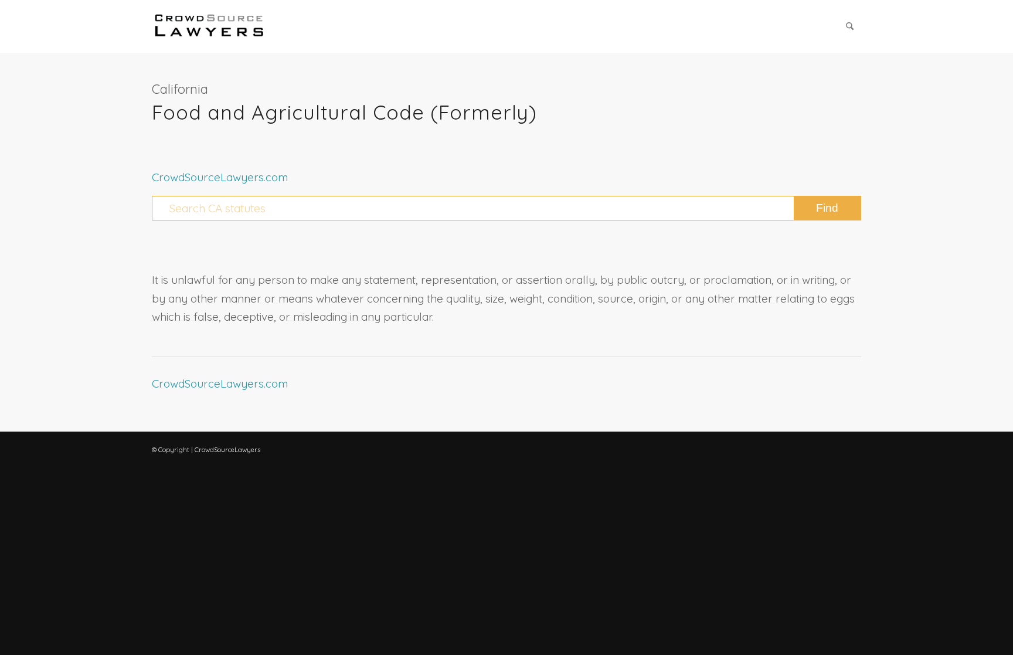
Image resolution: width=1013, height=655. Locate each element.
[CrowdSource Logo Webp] (209, 26)
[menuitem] (849, 26)
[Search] (849, 26)
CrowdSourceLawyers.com (220, 177)
